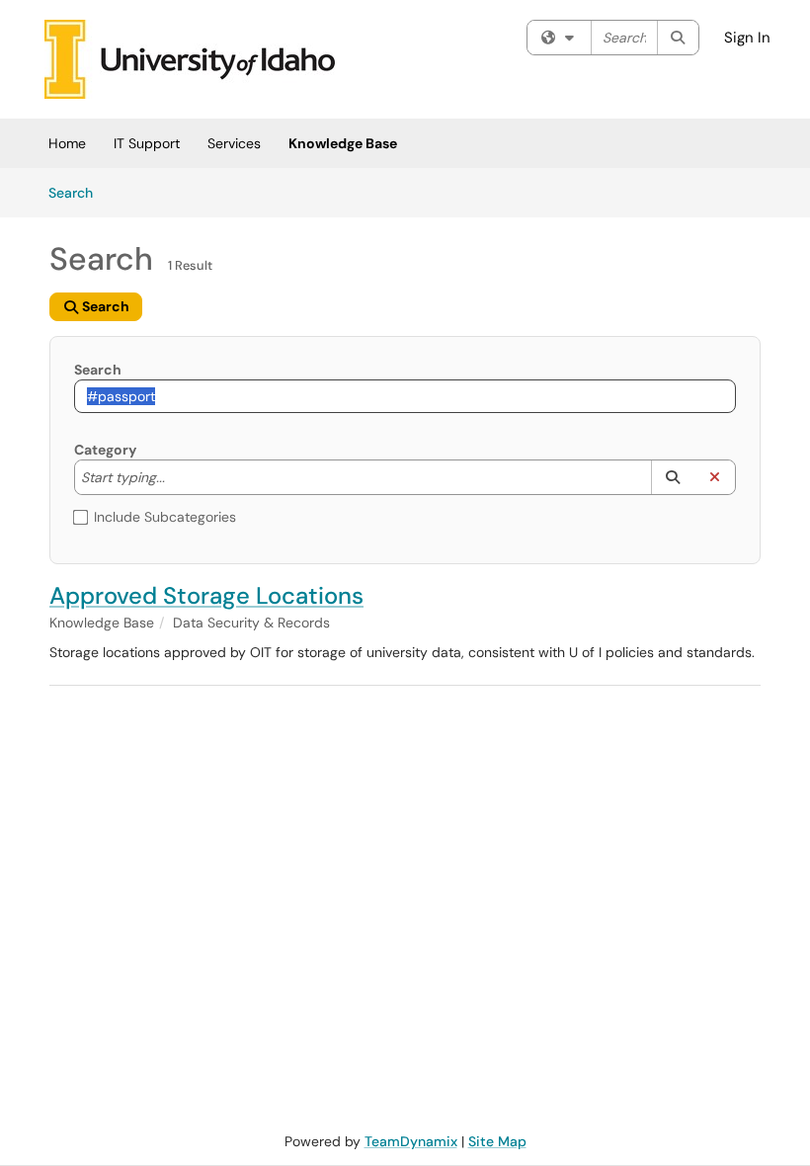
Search (77, 192)
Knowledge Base (342, 143)
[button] (672, 477)
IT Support (147, 143)
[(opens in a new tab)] (189, 59)
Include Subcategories (165, 517)
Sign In (747, 37)
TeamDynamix (410, 1141)
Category (105, 449)
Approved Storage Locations (206, 595)
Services (234, 143)
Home (67, 143)
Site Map (497, 1141)
